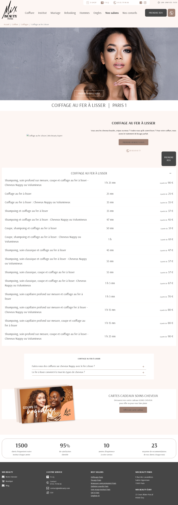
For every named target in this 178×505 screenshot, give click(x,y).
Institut (42, 13)
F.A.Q (107, 2)
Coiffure (29, 13)
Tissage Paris (96, 480)
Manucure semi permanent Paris (103, 483)
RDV (156, 12)
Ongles (97, 13)
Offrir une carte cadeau (133, 409)
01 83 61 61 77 (135, 150)
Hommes (85, 13)
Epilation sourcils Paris (99, 486)
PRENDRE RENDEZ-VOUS (89, 93)
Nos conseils (130, 13)
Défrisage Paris (97, 477)
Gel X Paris (95, 492)
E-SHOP (93, 2)
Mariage (55, 13)
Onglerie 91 (95, 495)
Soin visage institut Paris (100, 489)
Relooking (70, 13)
